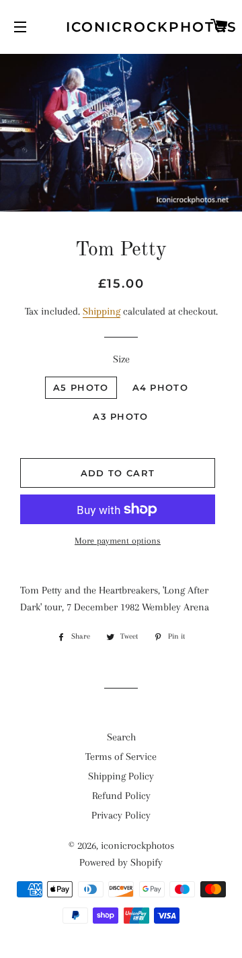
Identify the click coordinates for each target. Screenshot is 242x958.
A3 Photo (120, 416)
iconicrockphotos (121, 27)
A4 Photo (160, 387)
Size (121, 359)
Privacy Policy (121, 815)
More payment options (118, 541)
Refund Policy (121, 796)
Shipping (101, 311)
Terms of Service (121, 757)
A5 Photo (80, 387)
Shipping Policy (121, 776)
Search (121, 737)
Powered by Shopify (121, 862)
